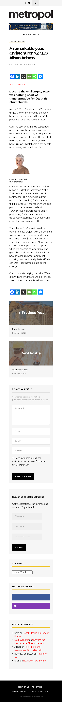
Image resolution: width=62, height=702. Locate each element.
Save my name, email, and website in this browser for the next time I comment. (29, 461)
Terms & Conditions (39, 691)
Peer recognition (20, 369)
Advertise (37, 687)
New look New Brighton (35, 660)
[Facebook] (12, 76)
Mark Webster (21, 640)
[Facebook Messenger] (40, 76)
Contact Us (23, 687)
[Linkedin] (17, 76)
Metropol (32, 64)
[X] (23, 76)
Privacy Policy (19, 691)
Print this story (17, 84)
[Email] (29, 76)
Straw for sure (18, 329)
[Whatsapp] (34, 76)
